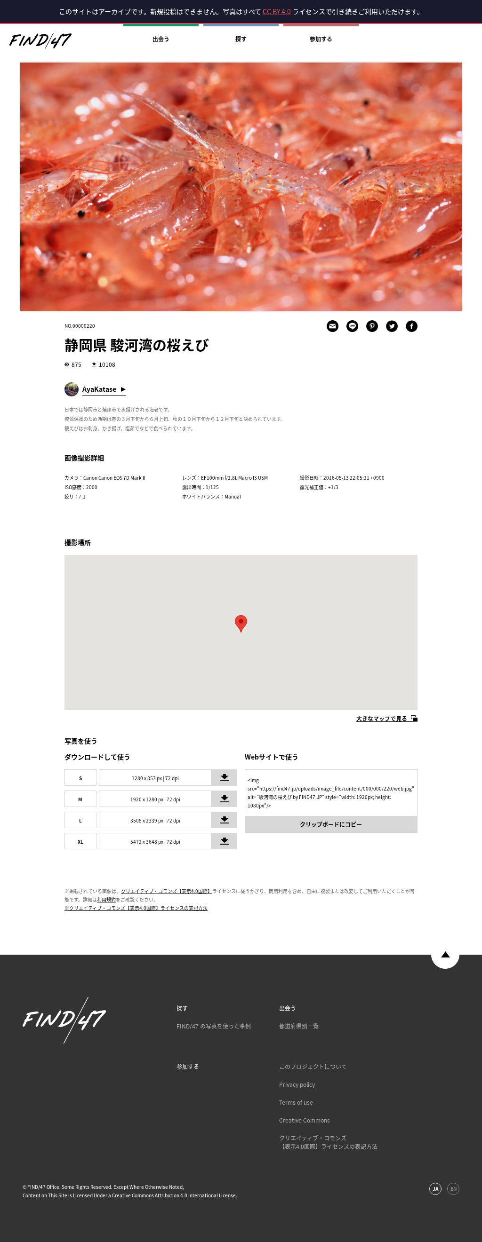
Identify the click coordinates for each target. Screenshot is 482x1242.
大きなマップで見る (381, 718)
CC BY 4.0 (277, 11)
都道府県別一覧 (299, 1026)
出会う (161, 39)
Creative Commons (304, 1120)
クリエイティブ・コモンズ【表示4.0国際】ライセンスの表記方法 (328, 1142)
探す (241, 39)
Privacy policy (297, 1084)
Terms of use (296, 1102)
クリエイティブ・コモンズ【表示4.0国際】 (166, 890)
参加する (321, 39)
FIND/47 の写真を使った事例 (214, 1026)
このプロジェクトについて (313, 1066)
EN (453, 1188)
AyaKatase (99, 389)
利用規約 (106, 899)
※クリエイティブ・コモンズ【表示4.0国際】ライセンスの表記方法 (136, 907)
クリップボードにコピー (331, 824)
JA (435, 1188)
